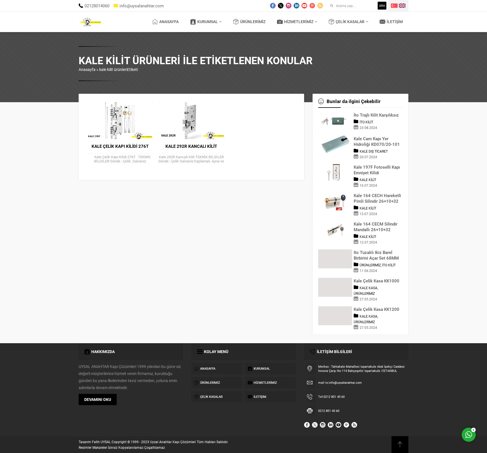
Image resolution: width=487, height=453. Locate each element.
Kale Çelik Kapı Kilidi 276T (120, 146)
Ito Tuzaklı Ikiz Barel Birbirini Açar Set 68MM (376, 255)
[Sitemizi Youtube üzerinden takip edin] (304, 5)
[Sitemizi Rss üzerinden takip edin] (320, 5)
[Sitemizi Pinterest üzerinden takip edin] (312, 5)
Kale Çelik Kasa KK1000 (376, 281)
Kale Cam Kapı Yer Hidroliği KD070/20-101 (377, 141)
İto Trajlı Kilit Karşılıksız (376, 115)
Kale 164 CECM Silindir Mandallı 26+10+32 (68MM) (375, 226)
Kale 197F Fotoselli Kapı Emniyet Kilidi (377, 169)
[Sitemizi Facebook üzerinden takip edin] (273, 5)
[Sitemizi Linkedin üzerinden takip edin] (296, 5)
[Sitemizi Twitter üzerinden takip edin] (281, 5)
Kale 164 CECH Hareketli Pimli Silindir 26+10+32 (377, 198)
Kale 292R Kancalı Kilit (191, 146)
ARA (382, 5)
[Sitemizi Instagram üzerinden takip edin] (288, 5)
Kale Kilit (368, 179)
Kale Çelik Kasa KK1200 (376, 309)
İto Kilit (366, 122)
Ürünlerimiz (370, 265)
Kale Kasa (368, 287)
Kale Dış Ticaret (374, 151)
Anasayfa (87, 69)
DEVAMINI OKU (97, 399)
